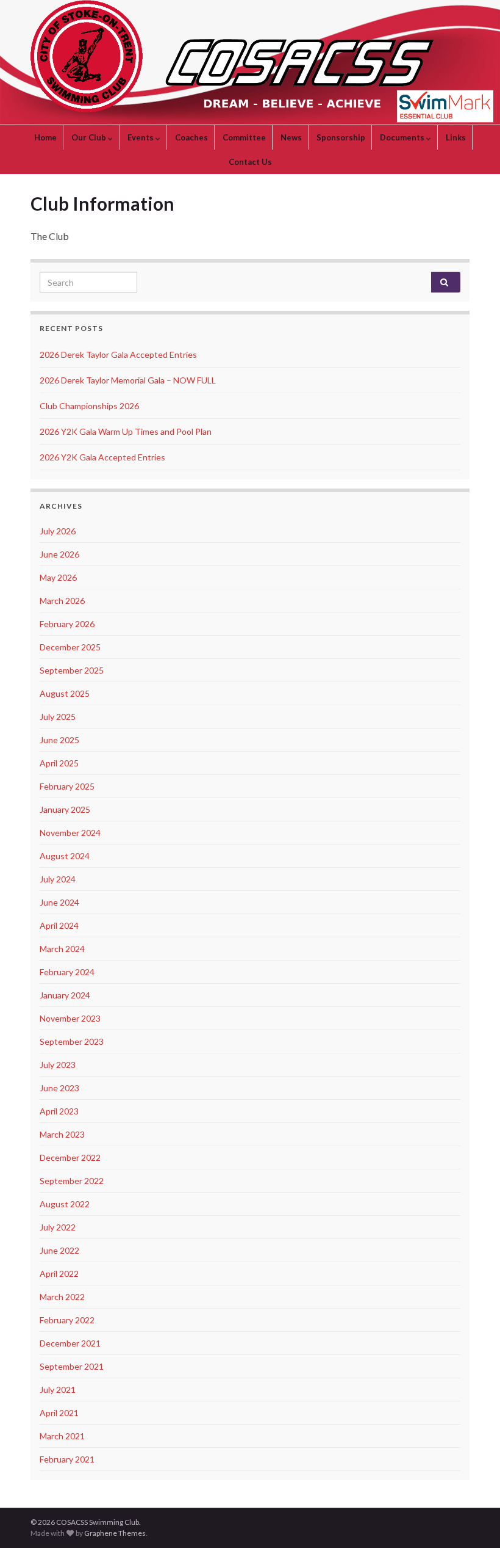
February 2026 (67, 624)
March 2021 (62, 1436)
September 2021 (72, 1366)
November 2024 (70, 832)
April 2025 (59, 763)
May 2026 (58, 577)
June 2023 (59, 1088)
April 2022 (59, 1273)
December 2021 (70, 1343)
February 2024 (67, 972)
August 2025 (65, 693)
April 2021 (59, 1413)
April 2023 (59, 1111)
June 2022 (59, 1250)
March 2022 (62, 1297)
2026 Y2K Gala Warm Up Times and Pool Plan (126, 431)
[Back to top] (472, 1520)
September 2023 (72, 1041)
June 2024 (59, 902)
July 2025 (58, 716)
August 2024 (65, 856)
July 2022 (58, 1227)
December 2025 (70, 647)
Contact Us (250, 162)
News (291, 137)
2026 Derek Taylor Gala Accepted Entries (118, 354)
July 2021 (58, 1389)
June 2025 (59, 740)
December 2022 (70, 1157)
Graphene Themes (115, 1533)
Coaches (191, 137)
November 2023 (70, 1018)
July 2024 (58, 879)
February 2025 (67, 786)
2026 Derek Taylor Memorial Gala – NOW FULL (128, 380)
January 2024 (65, 995)
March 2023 (62, 1134)
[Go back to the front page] (250, 62)
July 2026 (58, 531)
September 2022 (72, 1181)
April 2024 (59, 925)
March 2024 (62, 948)
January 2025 (65, 809)
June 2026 (59, 554)
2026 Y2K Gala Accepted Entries (102, 457)
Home (45, 137)
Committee (244, 137)
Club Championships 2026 (89, 406)
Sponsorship (340, 137)
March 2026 (62, 600)
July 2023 (58, 1064)
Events (141, 137)
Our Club (89, 137)
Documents (403, 137)
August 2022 (65, 1204)
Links (456, 137)
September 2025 (72, 670)
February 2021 (67, 1459)
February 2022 (67, 1320)
